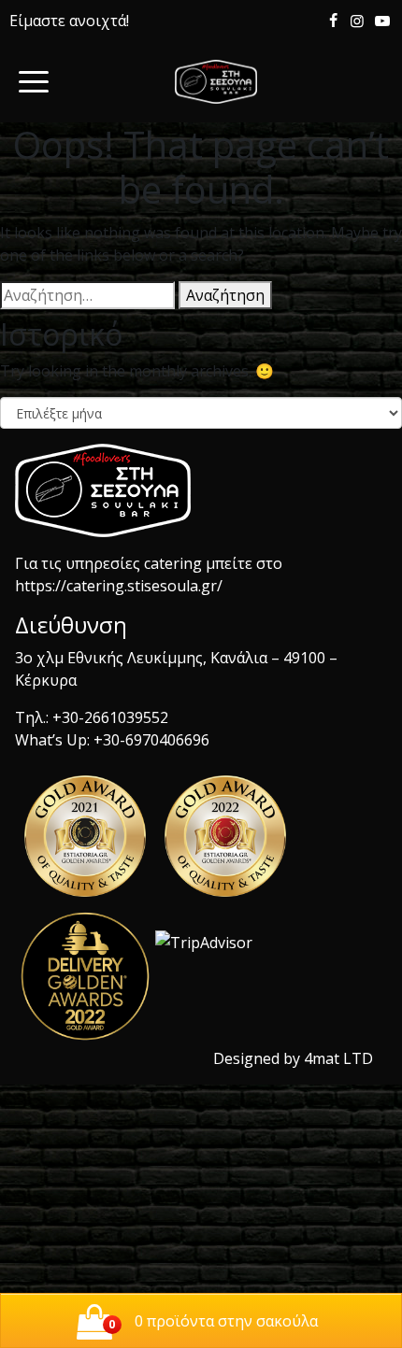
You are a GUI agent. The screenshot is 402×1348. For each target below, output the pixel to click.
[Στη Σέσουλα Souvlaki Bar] (216, 82)
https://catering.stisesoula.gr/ (119, 585)
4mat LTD (338, 1058)
